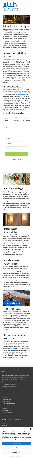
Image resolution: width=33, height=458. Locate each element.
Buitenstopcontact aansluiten (9, 403)
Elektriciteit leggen (7, 397)
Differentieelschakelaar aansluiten (10, 414)
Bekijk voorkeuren (16, 452)
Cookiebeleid (12, 456)
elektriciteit (16, 79)
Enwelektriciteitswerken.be (8, 375)
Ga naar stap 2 (16, 154)
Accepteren (17, 443)
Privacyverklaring (19, 456)
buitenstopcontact (22, 94)
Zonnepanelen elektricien (8, 396)
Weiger (16, 448)
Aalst (3, 423)
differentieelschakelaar (24, 200)
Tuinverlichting (6, 410)
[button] (30, 428)
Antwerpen (4, 425)
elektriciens (12, 350)
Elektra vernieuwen (7, 399)
